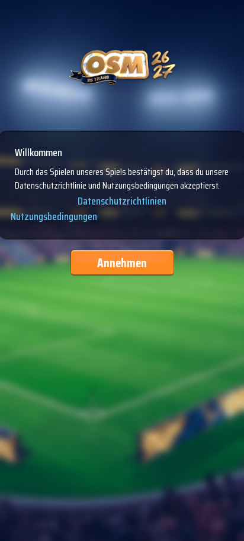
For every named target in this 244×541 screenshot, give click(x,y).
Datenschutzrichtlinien (122, 201)
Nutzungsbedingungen (54, 216)
